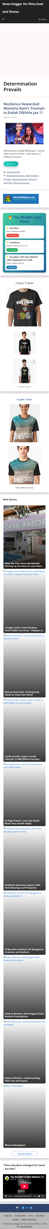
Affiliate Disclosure (29, 1219)
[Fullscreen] (43, 1196)
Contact (16, 1219)
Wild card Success (21, 183)
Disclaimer (40, 1215)
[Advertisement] (24, 49)
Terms (30, 1215)
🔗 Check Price (13, 235)
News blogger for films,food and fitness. (22, 8)
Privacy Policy (20, 1215)
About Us (8, 1215)
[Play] (6, 1196)
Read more (11, 164)
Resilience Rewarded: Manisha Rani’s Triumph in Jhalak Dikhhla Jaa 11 (24, 108)
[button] (3, 19)
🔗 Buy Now (12, 267)
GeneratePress (26, 1226)
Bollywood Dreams (15, 175)
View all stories (24, 1153)
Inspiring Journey (19, 179)
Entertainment (13, 172)
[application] (24, 1186)
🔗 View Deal (12, 250)
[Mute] (39, 1196)
